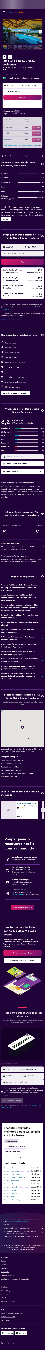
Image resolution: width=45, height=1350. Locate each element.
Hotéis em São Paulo (12, 1174)
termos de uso (31, 1105)
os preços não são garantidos (19, 1221)
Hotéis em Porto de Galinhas (14, 1177)
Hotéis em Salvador (11, 1181)
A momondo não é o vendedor (16, 1228)
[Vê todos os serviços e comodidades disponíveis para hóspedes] (42, 335)
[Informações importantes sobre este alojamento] (42, 513)
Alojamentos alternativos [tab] (15, 1146)
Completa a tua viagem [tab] (14, 1157)
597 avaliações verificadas (28, 78)
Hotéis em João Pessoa (28, 1247)
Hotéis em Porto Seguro (13, 1200)
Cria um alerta (17, 894)
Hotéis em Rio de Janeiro (13, 1168)
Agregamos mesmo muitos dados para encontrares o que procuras (19, 1232)
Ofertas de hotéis (5, 1245)
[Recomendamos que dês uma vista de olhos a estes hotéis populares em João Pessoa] (42, 793)
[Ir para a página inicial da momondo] (15, 12)
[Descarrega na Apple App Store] (21, 1333)
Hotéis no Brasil (37, 1245)
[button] (3, 12)
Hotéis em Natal (10, 1190)
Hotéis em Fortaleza (11, 1171)
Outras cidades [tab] (11, 1141)
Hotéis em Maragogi (11, 1193)
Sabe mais (7, 309)
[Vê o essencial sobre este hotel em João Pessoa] (42, 164)
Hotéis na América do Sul (22, 1245)
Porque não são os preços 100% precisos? (21, 1236)
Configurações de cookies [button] (11, 319)
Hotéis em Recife (10, 1184)
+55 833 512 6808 (10, 75)
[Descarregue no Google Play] (7, 1333)
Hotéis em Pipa (9, 1197)
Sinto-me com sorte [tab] (13, 1151)
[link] (22, 907)
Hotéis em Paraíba (12, 1247)
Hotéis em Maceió (11, 1187)
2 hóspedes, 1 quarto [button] (13, 91)
